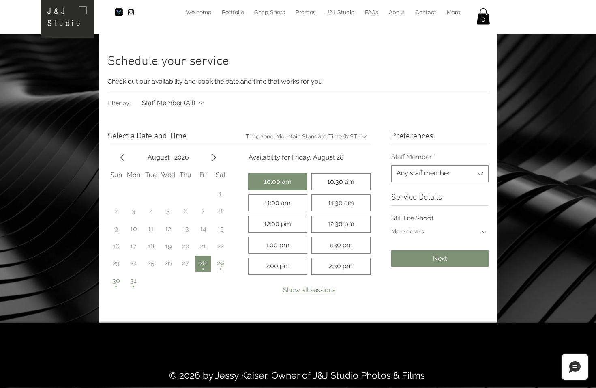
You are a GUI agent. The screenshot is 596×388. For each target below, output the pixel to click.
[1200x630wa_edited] (119, 12)
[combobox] (440, 173)
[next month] (214, 157)
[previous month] (122, 157)
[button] (483, 16)
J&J (57, 11)
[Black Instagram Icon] (131, 12)
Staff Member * (413, 157)
